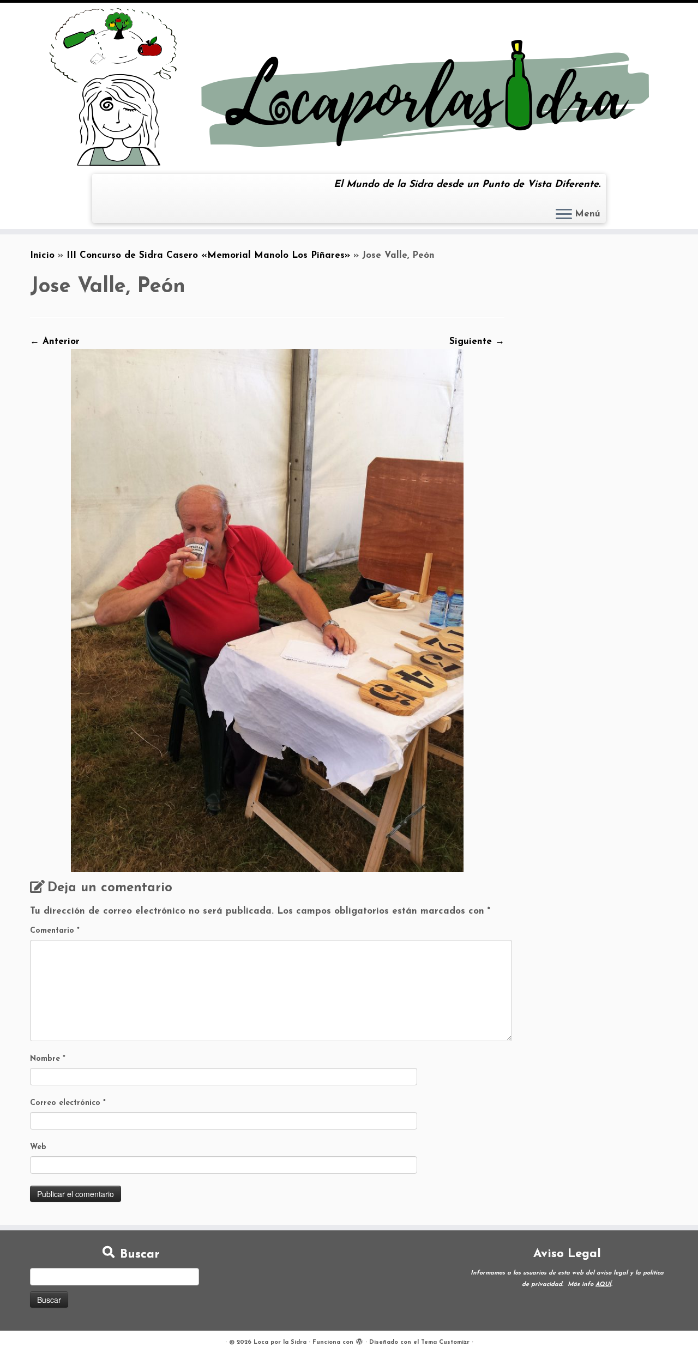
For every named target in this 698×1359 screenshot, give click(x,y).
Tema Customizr (445, 1342)
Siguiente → (476, 341)
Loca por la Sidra (280, 1342)
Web (38, 1147)
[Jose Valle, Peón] (267, 610)
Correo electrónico (68, 1103)
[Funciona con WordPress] (359, 1340)
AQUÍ (603, 1285)
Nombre (47, 1059)
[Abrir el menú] (564, 215)
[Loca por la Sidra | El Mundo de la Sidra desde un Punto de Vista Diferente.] (349, 87)
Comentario (55, 931)
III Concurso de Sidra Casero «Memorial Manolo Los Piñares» (208, 255)
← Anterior (55, 341)
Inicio (42, 255)
